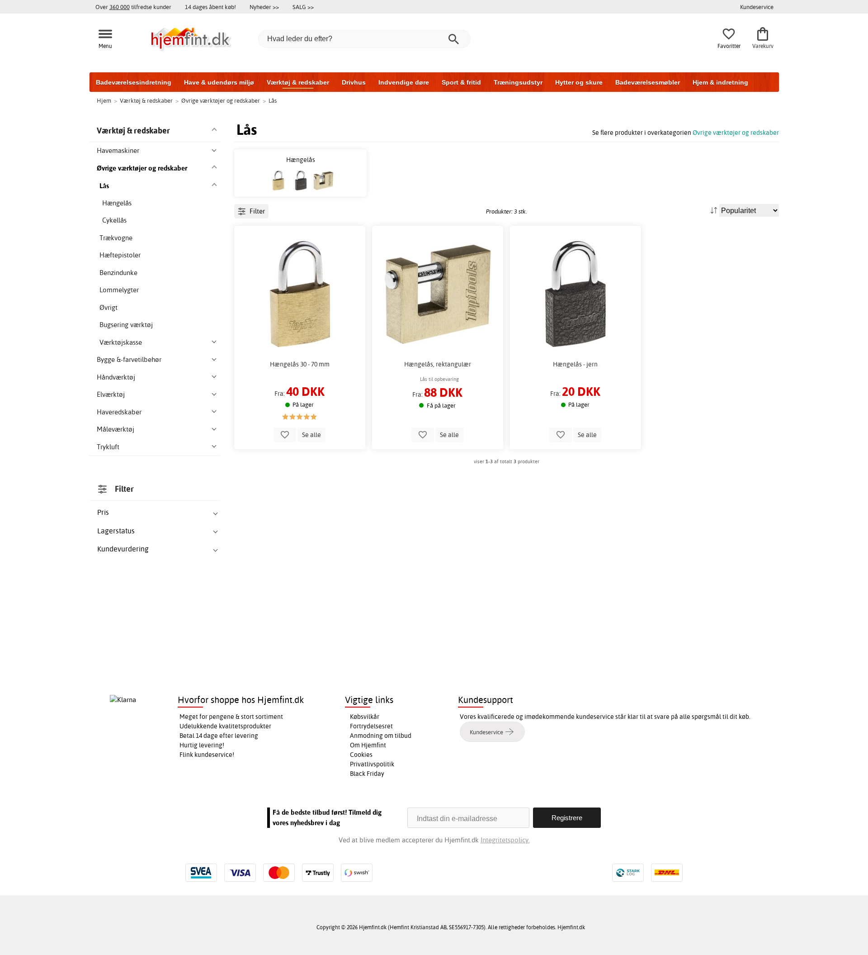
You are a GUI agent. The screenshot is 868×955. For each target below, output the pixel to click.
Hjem (104, 100)
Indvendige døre (403, 82)
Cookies (361, 755)
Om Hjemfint (368, 745)
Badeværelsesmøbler (647, 82)
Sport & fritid (461, 82)
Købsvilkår (364, 717)
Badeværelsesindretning (133, 82)
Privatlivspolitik (372, 764)
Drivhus (354, 82)
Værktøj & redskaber (298, 82)
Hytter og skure (579, 82)
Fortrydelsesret (371, 726)
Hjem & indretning (720, 82)
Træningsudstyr (518, 82)
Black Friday (367, 774)
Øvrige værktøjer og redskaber (736, 132)
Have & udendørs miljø (219, 82)
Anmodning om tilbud (380, 736)
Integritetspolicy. (505, 840)
